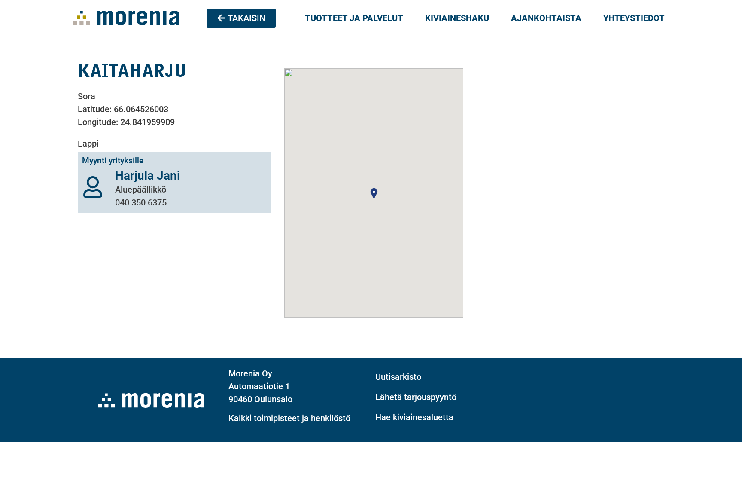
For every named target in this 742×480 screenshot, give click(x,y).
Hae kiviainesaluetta (414, 417)
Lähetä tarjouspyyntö (415, 397)
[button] (374, 193)
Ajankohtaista (546, 18)
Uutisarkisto (398, 377)
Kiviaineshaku (457, 18)
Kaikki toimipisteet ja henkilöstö (289, 418)
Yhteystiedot (634, 18)
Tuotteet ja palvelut (354, 18)
